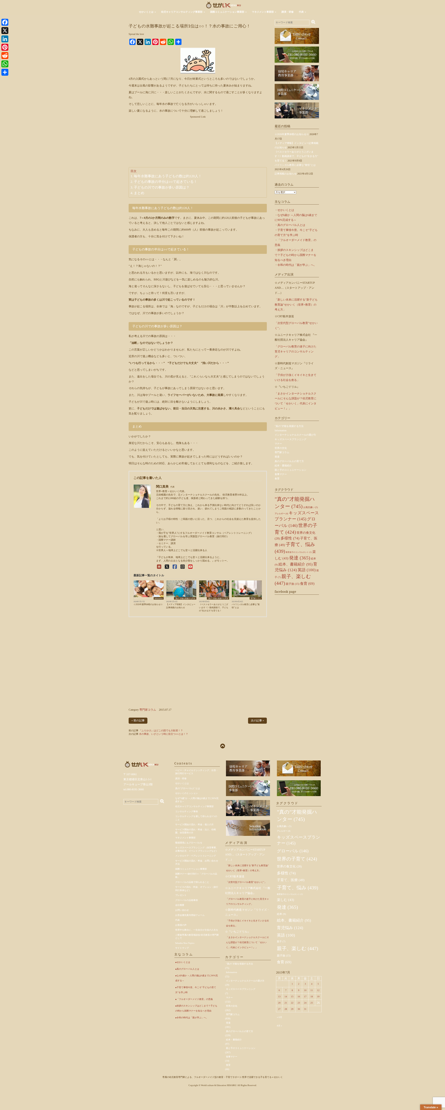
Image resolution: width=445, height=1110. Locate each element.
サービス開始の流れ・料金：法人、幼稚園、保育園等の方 (195, 831)
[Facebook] (175, 566)
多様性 (290, 538)
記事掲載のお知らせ (286, 173)
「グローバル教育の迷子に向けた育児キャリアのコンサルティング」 (295, 351)
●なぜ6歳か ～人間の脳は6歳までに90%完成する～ (196, 978)
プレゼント (181, 895)
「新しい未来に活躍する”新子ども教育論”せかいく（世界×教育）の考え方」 (296, 304)
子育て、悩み (297, 887)
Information (159, 598)
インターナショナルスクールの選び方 (295, 435)
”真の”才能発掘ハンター (297, 815)
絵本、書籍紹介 (295, 564)
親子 (281, 941)
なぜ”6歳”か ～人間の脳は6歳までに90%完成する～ (197, 800)
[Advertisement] (198, 143)
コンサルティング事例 (186, 811)
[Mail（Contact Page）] (159, 566)
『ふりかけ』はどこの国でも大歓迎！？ (161, 730)
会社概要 (179, 905)
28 (286, 1009)
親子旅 (292, 583)
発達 (277, 456)
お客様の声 (181, 925)
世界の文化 (281, 448)
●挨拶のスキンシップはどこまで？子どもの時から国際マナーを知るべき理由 (196, 1008)
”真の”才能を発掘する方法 (185, 598)
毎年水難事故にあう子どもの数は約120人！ (168, 176)
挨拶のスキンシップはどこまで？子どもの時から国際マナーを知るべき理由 (295, 254)
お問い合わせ (182, 910)
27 (279, 1009)
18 (311, 996)
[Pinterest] (5, 47)
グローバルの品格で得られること (192, 882)
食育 (277, 478)
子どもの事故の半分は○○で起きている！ (165, 182)
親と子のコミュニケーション (290, 470)
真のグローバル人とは (291, 224)
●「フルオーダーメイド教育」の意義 (194, 999)
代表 (301, 12)
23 (299, 1002)
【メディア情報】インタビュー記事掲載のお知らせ (180, 606)
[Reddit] (5, 55)
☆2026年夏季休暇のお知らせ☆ (148, 604)
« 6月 (279, 1017)
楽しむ (285, 900)
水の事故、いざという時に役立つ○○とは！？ (163, 734)
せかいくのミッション (186, 793)
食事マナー (281, 474)
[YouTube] (190, 566)
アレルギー (281, 513)
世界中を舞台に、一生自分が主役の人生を (196, 930)
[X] (167, 566)
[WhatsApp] (5, 64)
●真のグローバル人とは (187, 969)
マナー (278, 443)
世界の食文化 (289, 866)
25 (311, 1002)
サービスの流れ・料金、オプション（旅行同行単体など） (196, 889)
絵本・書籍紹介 (283, 465)
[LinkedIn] (5, 39)
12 (318, 990)
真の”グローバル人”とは (187, 788)
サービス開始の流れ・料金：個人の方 (194, 824)
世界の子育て (297, 859)
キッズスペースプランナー (298, 840)
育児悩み (290, 927)
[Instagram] (183, 566)
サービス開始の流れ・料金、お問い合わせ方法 (196, 862)
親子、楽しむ (297, 948)
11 (311, 990)
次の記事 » (257, 720)
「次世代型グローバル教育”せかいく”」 (246, 882)
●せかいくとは (182, 962)
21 (286, 1002)
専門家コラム (255, 598)
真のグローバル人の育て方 (289, 461)
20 (279, 1002)
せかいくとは (146, 12)
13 (279, 996)
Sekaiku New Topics (184, 943)
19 (318, 996)
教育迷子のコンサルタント (299, 552)
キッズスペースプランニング (290, 439)
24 (305, 1002)
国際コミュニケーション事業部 (227, 12)
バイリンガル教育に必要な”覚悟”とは (246, 606)
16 (299, 996)
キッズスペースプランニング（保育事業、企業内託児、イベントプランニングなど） (196, 849)
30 (299, 1009)
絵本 (281, 914)
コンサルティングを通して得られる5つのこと (196, 818)
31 (305, 1009)
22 (292, 1002)
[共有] (5, 72)
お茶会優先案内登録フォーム (190, 915)
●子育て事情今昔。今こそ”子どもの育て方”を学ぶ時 (195, 990)
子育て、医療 (291, 880)
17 (305, 996)
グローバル (293, 851)
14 (286, 996)
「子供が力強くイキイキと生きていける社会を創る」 (247, 923)
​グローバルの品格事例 (186, 900)
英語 (307, 570)
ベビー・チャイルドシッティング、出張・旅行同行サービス (196, 772)
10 (305, 990)
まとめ (139, 193)
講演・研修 (287, 12)
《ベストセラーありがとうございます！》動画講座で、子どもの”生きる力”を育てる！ (213, 607)
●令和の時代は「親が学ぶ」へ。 (191, 1017)
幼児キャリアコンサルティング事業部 (182, 12)
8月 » (279, 1025)
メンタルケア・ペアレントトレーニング (195, 855)
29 (292, 1009)
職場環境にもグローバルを (188, 842)
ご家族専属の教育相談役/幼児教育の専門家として (197, 936)
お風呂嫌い (310, 507)
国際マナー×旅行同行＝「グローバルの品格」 (196, 875)
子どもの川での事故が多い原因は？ (161, 187)
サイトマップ (182, 948)
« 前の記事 (138, 720)
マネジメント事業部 (263, 12)
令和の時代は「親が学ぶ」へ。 (296, 264)
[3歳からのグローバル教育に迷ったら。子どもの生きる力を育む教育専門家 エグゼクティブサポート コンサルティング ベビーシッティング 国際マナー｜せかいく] (223, 5)
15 (292, 996)
